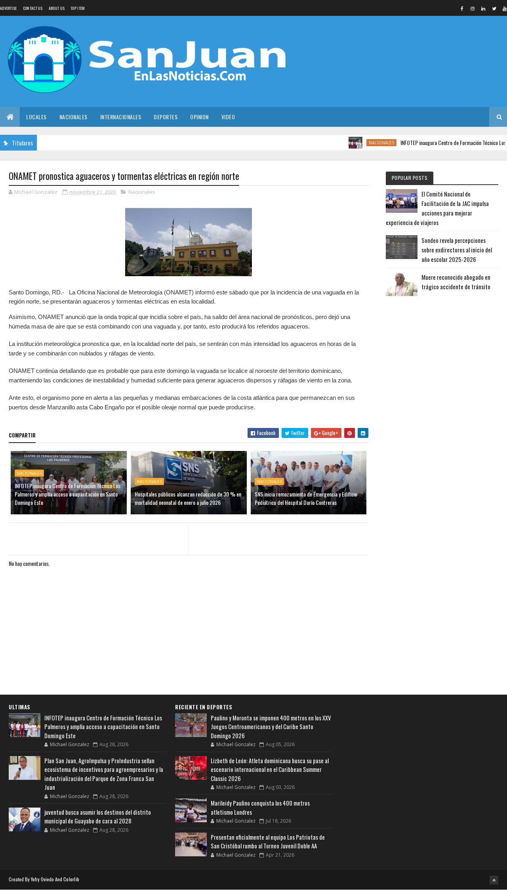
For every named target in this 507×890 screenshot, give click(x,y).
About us (57, 8)
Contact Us (33, 8)
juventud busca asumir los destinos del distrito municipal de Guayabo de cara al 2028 (97, 816)
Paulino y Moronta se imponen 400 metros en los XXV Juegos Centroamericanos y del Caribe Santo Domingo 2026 (271, 726)
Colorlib (71, 879)
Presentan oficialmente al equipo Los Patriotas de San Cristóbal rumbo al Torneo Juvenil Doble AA (268, 841)
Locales (36, 117)
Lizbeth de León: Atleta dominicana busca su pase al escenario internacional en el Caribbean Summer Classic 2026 (270, 769)
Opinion (199, 117)
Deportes (165, 117)
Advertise (8, 8)
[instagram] (472, 8)
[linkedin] (483, 8)
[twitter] (494, 8)
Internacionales (120, 117)
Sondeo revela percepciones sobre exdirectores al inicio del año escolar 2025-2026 (456, 250)
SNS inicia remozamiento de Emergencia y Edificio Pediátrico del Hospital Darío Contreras (306, 498)
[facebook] (461, 8)
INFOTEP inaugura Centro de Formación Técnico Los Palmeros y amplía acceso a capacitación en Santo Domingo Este (67, 493)
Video (228, 117)
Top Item (78, 8)
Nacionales (73, 117)
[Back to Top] (494, 880)
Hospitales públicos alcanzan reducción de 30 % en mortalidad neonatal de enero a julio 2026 (188, 498)
